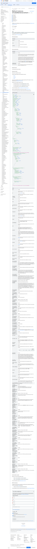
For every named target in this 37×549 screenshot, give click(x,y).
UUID (25, 61)
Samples (14, 4)
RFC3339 (19, 237)
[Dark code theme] (33, 94)
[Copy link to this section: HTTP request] (17, 26)
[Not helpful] (34, 8)
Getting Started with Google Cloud (26, 537)
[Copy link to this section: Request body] (17, 67)
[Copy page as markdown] (31, 12)
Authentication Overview (23, 480)
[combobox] (19, 1)
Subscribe (28, 547)
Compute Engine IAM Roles (30, 488)
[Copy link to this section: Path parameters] (18, 36)
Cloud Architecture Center (26, 540)
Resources (18, 4)
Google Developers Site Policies (30, 529)
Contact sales (12, 540)
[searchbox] (5, 7)
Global (14, 75)
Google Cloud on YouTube (32, 540)
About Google (12, 544)
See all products (12, 536)
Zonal (14, 78)
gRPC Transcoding (18, 34)
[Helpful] (33, 8)
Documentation (15, 8)
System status (19, 539)
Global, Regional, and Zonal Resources (24, 87)
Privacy (15, 544)
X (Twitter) (31, 538)
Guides (5, 4)
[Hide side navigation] (8, 547)
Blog (30, 536)
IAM (18, 485)
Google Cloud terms (22, 544)
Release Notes (18, 538)
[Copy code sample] (33, 349)
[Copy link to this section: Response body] (18, 71)
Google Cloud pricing (13, 537)
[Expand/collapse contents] (13, 21)
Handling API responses (19, 80)
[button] (4, 13)
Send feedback (32, 11)
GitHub (24, 536)
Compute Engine (5, 3)
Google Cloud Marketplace (12, 538)
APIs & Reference (10, 4)
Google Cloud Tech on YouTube (32, 541)
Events (31, 537)
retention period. (28, 89)
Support (18, 537)
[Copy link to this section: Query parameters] (19, 49)
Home (12, 8)
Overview (2, 4)
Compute (19, 8)
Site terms (18, 544)
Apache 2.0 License (20, 529)
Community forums (19, 536)
